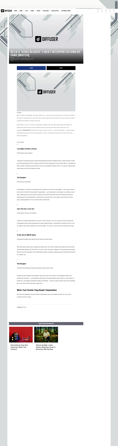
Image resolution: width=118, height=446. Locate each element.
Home (15, 10)
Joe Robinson (17, 59)
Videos (38, 10)
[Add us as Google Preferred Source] (112, 11)
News (21, 10)
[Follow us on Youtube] (116, 11)
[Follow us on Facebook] (108, 11)
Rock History (55, 10)
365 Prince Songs (65, 10)
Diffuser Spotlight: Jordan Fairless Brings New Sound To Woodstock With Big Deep (46, 347)
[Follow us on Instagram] (104, 11)
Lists (26, 10)
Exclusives (46, 10)
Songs (32, 10)
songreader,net (26, 130)
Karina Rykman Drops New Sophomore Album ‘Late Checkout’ (19, 347)
